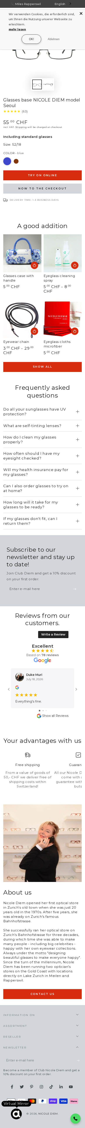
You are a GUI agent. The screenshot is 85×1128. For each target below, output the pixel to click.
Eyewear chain (16, 342)
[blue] (7, 161)
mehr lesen (17, 29)
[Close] (81, 13)
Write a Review (53, 634)
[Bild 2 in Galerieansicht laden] (48, 84)
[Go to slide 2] (43, 710)
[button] (75, 1118)
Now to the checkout (42, 188)
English (60, 4)
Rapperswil (32, 4)
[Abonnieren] (75, 589)
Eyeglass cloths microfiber (57, 344)
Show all (42, 366)
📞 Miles (17, 4)
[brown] (16, 161)
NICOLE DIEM (48, 1113)
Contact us (43, 994)
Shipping (21, 127)
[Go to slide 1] (39, 710)
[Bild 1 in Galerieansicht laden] (37, 84)
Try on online (42, 175)
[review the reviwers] (17, 688)
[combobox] (63, 4)
